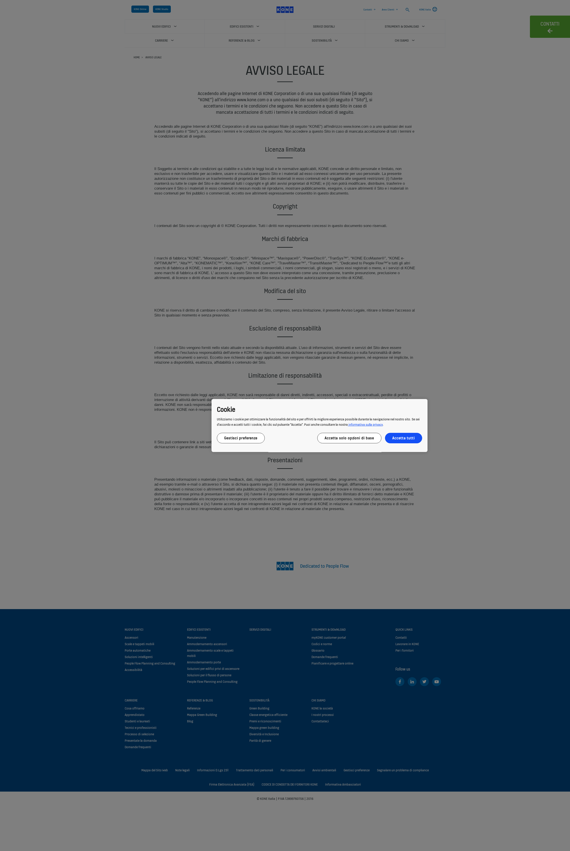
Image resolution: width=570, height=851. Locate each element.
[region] (320, 425)
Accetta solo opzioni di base (349, 438)
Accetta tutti (403, 438)
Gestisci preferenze (240, 438)
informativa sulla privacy (365, 424)
